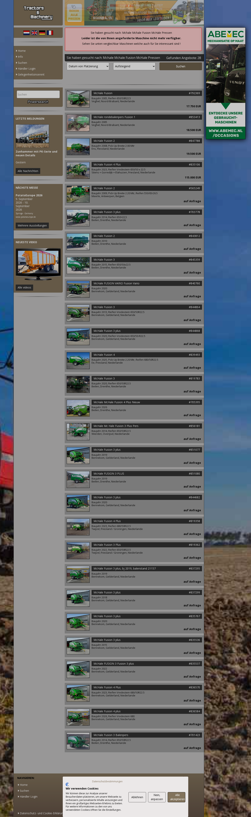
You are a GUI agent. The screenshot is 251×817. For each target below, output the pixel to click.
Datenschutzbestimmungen (107, 781)
